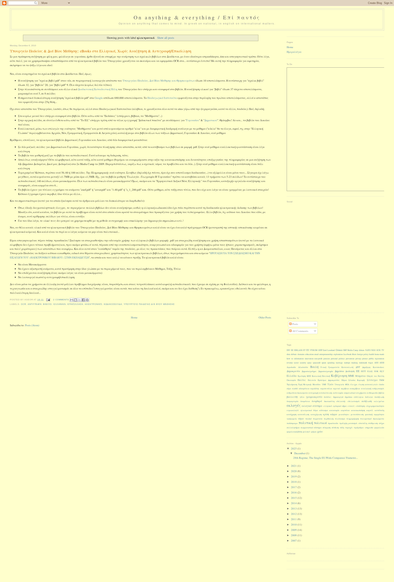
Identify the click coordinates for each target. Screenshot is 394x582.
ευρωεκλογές (293, 410)
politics (342, 358)
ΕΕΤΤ (363, 371)
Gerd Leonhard (329, 350)
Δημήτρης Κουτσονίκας (373, 367)
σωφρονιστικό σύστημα (311, 427)
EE (292, 350)
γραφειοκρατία (314, 396)
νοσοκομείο (292, 418)
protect (365, 358)
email (316, 354)
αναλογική (366, 388)
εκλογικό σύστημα (312, 405)
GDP (320, 350)
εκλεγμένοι (379, 401)
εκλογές (294, 405)
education (309, 354)
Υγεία (330, 384)
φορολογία (379, 427)
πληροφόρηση (352, 418)
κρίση (326, 414)
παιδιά (308, 418)
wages (370, 362)
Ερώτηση (302, 376)
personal (334, 358)
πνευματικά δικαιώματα (372, 418)
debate (294, 354)
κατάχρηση (292, 414)
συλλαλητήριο (293, 427)
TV (382, 350)
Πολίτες (302, 379)
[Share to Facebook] (83, 300)
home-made (379, 354)
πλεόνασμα (340, 418)
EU (307, 350)
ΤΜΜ (381, 380)
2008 (294, 535)
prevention (350, 358)
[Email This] (72, 300)
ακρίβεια (345, 388)
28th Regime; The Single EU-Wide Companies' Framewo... (325, 458)
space (309, 362)
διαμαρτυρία (292, 401)
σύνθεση (335, 427)
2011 (294, 519)
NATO (368, 350)
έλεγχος (353, 384)
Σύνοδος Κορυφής (356, 380)
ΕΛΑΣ (370, 371)
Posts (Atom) (32, 325)
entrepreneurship (326, 354)
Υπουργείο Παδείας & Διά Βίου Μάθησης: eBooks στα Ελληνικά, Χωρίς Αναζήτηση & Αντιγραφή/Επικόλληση (100, 50)
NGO (373, 350)
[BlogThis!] (75, 300)
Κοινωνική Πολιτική (321, 376)
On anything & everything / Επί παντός (197, 17)
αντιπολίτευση (325, 393)
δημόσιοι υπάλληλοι (354, 397)
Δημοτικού (210, 120)
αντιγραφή (34, 304)
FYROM (313, 350)
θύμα (315, 410)
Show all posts (165, 38)
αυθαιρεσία (372, 392)
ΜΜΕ (351, 376)
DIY (288, 350)
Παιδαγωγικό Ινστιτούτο (162, 98)
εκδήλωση (367, 401)
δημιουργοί (338, 396)
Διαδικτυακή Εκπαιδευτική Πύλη (97, 89)
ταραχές (349, 427)
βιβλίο (47, 304)
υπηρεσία (369, 427)
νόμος (301, 418)
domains (301, 354)
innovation (309, 358)
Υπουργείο (339, 384)
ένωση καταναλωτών (368, 384)
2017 (294, 487)
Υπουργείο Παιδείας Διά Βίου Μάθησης (149, 304)
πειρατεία (318, 418)
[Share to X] (79, 300)
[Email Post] (48, 299)
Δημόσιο (339, 371)
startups (347, 362)
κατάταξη (379, 410)
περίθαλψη (329, 418)
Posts (295, 324)
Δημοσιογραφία (325, 371)
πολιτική (306, 422)
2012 (294, 514)
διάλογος (369, 397)
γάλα (302, 397)
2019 (294, 476)
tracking (354, 362)
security (303, 362)
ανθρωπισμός (378, 388)
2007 (294, 540)
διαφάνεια (305, 401)
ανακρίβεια (355, 388)
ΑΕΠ (376, 362)
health (371, 354)
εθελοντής (341, 401)
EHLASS (298, 350)
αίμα (289, 388)
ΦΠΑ (347, 384)
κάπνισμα (323, 410)
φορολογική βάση (294, 431)
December (300, 453)
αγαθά (295, 388)
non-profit (318, 358)
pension (326, 358)
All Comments (300, 331)
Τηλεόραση (292, 384)
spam (324, 362)
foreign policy (362, 354)
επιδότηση (360, 406)
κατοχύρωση (316, 414)
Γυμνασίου (192, 120)
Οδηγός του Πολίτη (375, 376)
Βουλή (314, 367)
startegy (339, 362)
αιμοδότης (314, 388)
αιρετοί (336, 388)
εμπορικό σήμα (340, 406)
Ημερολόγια (294, 52)
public (371, 358)
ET (304, 350)
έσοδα (381, 384)
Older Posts (265, 317)
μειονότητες (344, 414)
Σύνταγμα (372, 379)
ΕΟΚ (376, 371)
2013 (294, 508)
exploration (338, 354)
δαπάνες (327, 397)
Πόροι (344, 380)
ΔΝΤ (358, 367)
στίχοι (381, 423)
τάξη (342, 427)
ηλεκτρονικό (93, 304)
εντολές (351, 406)
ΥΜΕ (324, 384)
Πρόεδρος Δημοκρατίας (329, 380)
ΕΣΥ (382, 371)
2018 (294, 482)
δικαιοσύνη (329, 401)
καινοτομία (334, 410)
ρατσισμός (352, 423)
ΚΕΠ (309, 376)
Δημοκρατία (293, 371)
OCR (23, 304)
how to (290, 358)
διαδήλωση (379, 397)
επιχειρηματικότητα (375, 406)
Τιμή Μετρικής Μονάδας (309, 384)
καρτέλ (370, 410)
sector (296, 362)
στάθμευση (373, 423)
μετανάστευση (357, 414)
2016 (294, 492)
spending (331, 362)
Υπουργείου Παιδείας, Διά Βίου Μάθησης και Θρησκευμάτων (159, 80)
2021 (294, 466)
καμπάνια (345, 410)
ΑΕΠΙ (381, 362)
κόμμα (333, 414)
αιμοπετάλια (326, 388)
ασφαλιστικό (349, 393)
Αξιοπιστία (303, 367)
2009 (294, 530)
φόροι (313, 431)
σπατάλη (362, 423)
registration (379, 358)
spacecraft (317, 362)
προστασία (333, 423)
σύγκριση (327, 427)
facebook (347, 354)
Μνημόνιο (360, 375)
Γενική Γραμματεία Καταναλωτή (337, 367)
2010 (294, 524)
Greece (339, 350)
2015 (294, 498)
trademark (363, 362)
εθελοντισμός (354, 401)
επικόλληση (75, 304)
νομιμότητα (379, 414)
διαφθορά (317, 401)
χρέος (320, 431)
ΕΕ (358, 371)
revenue (290, 362)
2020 (294, 471)
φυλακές (306, 431)
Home (134, 317)
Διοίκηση (350, 371)
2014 (294, 503)
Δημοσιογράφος (309, 371)
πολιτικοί (320, 423)
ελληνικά (60, 304)
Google (99, 98)
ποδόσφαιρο (292, 423)
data (288, 354)
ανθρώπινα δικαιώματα (297, 393)
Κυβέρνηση (339, 375)
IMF (345, 350)
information (299, 358)
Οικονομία (291, 380)
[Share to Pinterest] (87, 300)
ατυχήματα (361, 393)
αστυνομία (338, 392)
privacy (358, 358)
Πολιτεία (312, 380)
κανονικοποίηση (358, 410)
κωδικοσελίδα (113, 304)
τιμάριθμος (359, 427)
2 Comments (61, 299)
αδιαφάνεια (304, 388)
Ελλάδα (292, 376)
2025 (294, 448)
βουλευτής (292, 396)
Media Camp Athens (355, 350)
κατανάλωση (303, 414)
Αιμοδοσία (291, 367)
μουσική (368, 414)
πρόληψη (343, 423)
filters (354, 354)
